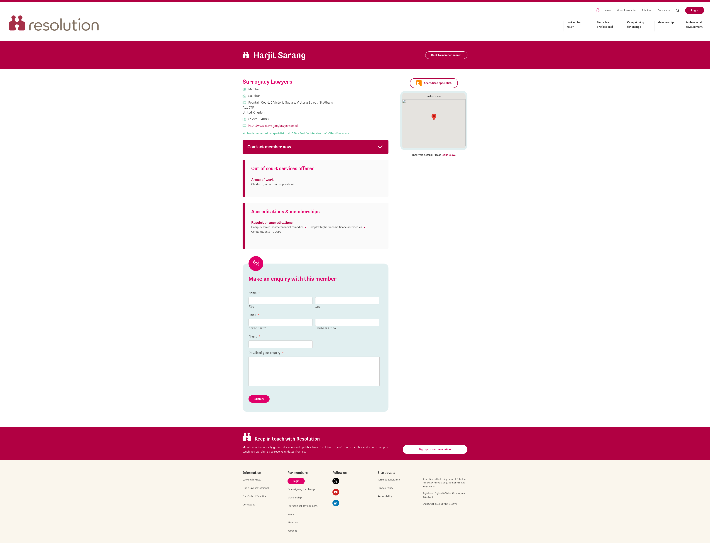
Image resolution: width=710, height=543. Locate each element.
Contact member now (269, 146)
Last (318, 306)
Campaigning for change (635, 24)
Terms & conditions (389, 479)
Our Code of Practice (254, 496)
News (608, 10)
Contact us (664, 10)
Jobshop (292, 530)
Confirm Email (325, 328)
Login (694, 10)
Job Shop (647, 10)
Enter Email (257, 328)
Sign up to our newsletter (435, 449)
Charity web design (432, 503)
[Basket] (598, 10)
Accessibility (385, 496)
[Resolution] (54, 19)
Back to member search (446, 55)
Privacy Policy (385, 487)
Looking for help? (574, 24)
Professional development (694, 24)
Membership (665, 22)
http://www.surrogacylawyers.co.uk (273, 126)
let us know (448, 155)
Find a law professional (605, 24)
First (252, 306)
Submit (259, 399)
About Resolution (626, 10)
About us (293, 522)
